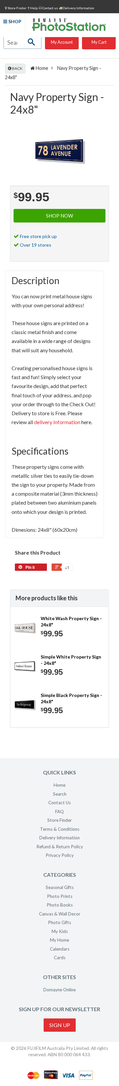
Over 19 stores (35, 245)
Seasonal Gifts (60, 887)
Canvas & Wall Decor (59, 913)
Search (59, 794)
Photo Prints (59, 896)
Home (41, 68)
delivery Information (57, 422)
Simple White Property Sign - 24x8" (71, 660)
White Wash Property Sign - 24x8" (71, 622)
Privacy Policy (60, 855)
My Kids (60, 931)
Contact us (50, 8)
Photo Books (60, 905)
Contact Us (59, 802)
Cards (59, 957)
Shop (14, 21)
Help (33, 8)
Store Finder (59, 820)
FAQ (59, 811)
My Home (59, 940)
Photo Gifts (59, 922)
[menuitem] (15, 8)
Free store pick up (38, 236)
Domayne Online (59, 989)
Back (16, 68)
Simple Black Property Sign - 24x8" (71, 698)
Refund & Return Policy (59, 846)
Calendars (59, 949)
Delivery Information (78, 8)
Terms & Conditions (59, 829)
